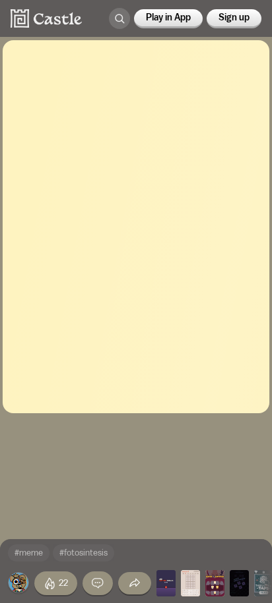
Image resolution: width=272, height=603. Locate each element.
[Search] (119, 18)
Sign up (234, 17)
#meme (29, 552)
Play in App (168, 17)
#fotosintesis (83, 552)
